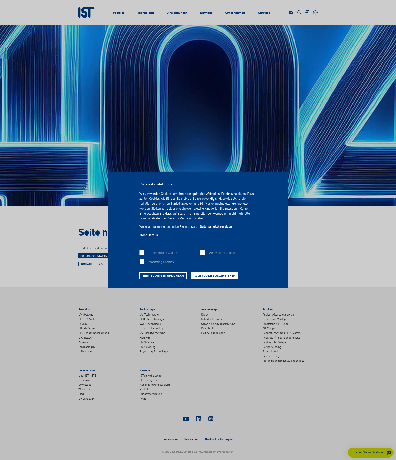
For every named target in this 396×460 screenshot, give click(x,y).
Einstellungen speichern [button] (163, 275)
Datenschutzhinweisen (216, 227)
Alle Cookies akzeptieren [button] (214, 275)
